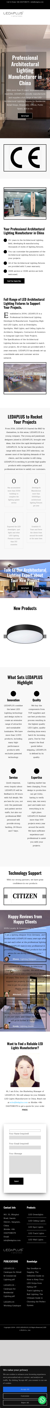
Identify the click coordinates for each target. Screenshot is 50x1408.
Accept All (25, 1389)
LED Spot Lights (35, 1227)
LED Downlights (35, 1214)
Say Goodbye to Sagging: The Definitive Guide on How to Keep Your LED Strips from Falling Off (35, 1278)
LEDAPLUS (24, 1327)
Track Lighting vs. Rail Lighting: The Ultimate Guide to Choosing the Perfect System (36, 1298)
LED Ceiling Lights (36, 1220)
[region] (25, 1387)
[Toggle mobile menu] (45, 13)
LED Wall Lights (35, 1239)
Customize (25, 1396)
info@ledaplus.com (37, 2)
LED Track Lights (36, 1233)
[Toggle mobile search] (41, 13)
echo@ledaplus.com (18, 1102)
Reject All (25, 1402)
